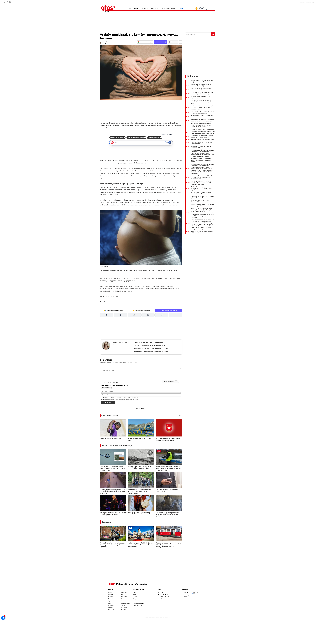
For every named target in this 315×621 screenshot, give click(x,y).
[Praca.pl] (185, 592)
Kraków (110, 592)
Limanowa (111, 605)
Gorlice (110, 603)
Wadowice (124, 607)
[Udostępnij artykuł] (180, 42)
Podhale (123, 599)
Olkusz (123, 594)
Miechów (110, 607)
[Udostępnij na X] (148, 315)
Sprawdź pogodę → (210, 8)
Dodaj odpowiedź (169, 381)
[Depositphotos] (200, 592)
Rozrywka (154, 8)
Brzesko (110, 596)
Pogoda (135, 592)
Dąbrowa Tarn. (112, 601)
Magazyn (135, 594)
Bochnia (110, 594)
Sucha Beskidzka (126, 603)
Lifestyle (135, 596)
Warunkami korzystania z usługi (119, 397)
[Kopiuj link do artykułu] (161, 315)
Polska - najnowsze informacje (116, 445)
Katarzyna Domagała (107, 43)
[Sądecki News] (193, 592)
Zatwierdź (108, 402)
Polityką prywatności (132, 397)
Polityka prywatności (163, 596)
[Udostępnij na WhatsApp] (134, 315)
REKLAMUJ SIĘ (310, 2)
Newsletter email (162, 592)
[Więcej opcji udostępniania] (175, 315)
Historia (144, 8)
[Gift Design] (185, 596)
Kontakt (160, 599)
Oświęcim (124, 596)
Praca (182, 8)
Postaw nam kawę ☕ (160, 42)
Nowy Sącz (124, 592)
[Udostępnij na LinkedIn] (120, 315)
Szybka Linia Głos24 (169, 8)
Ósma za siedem (137, 605)
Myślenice (111, 609)
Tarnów (123, 605)
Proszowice (124, 601)
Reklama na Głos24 (163, 594)
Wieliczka (123, 609)
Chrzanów (111, 599)
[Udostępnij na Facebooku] (106, 315)
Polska (134, 601)
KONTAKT (302, 2)
